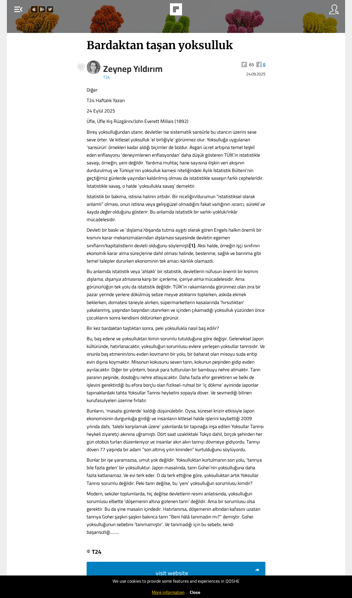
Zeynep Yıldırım (133, 68)
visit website (172, 573)
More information (168, 592)
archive (190, 11)
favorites (161, 11)
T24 (106, 77)
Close (195, 592)
